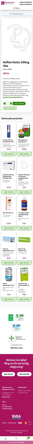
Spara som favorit (9, 108)
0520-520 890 (24, 374)
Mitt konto (5, 438)
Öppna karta (6, 397)
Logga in (26, 2)
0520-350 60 (8, 374)
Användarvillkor (7, 407)
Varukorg (25, 437)
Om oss (4, 405)
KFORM (20, 432)
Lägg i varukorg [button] (8, 154)
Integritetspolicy (7, 408)
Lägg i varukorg (19, 103)
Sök (16, 438)
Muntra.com (17, 348)
